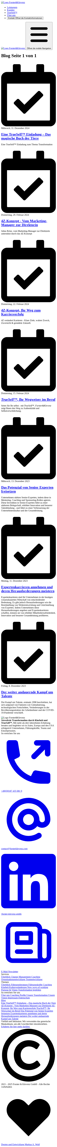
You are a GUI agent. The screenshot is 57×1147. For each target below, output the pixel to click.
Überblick (6, 977)
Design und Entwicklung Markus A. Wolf (20, 1144)
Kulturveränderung (18, 987)
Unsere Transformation (37, 995)
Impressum (13, 998)
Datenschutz (24, 998)
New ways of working (37, 987)
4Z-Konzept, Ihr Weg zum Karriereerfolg (21, 312)
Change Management (21, 977)
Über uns (11, 15)
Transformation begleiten (29, 990)
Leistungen (12, 7)
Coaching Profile (18, 995)
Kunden (10, 10)
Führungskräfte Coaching (40, 984)
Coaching (35, 977)
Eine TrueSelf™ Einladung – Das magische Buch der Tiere (26, 136)
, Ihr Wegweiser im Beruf (28, 399)
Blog (3, 1000)
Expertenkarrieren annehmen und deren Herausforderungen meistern (27, 589)
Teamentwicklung (34, 979)
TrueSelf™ (12, 12)
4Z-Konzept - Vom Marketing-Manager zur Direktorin (24, 223)
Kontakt (25, 18)
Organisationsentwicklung (13, 979)
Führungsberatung (19, 984)
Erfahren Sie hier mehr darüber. (15, 1026)
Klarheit (5, 987)
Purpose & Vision (9, 990)
